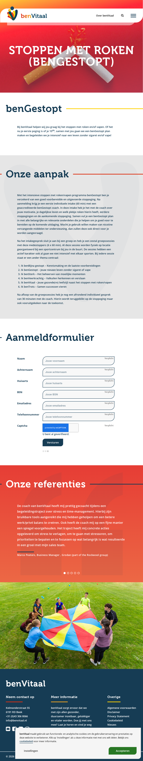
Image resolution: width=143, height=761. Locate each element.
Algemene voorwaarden (121, 708)
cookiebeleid (26, 741)
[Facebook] (14, 728)
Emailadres (24, 403)
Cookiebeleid (115, 720)
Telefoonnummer (28, 414)
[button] (65, 573)
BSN (19, 392)
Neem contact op (20, 697)
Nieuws (111, 724)
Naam (21, 358)
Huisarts (22, 381)
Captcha (22, 425)
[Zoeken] (123, 15)
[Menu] (133, 15)
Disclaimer (113, 712)
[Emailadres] (8, 728)
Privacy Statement (118, 716)
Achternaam (25, 369)
